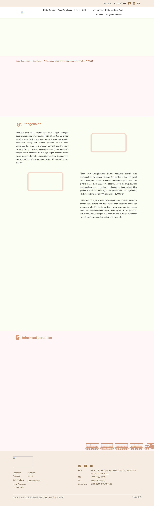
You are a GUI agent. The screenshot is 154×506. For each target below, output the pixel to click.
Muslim (77, 10)
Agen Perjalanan (34, 480)
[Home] (143, 3)
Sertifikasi (86, 10)
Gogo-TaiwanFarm (23, 61)
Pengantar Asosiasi (114, 15)
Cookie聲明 (136, 497)
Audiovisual (98, 10)
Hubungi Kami (120, 3)
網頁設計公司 (50, 497)
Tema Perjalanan (65, 10)
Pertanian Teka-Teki (113, 10)
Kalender (99, 15)
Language (107, 3)
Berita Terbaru (49, 10)
